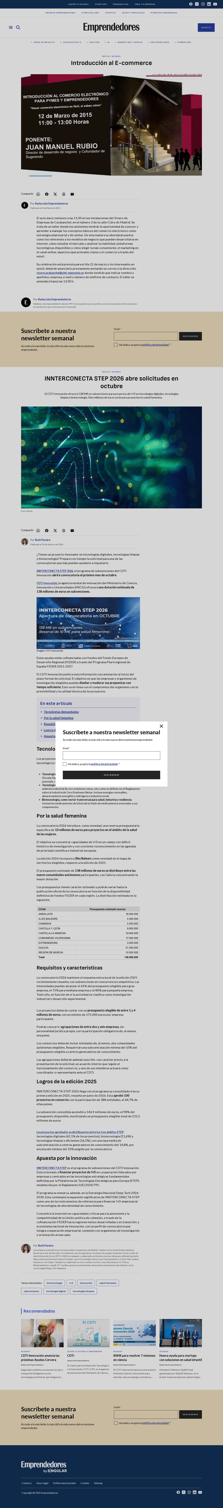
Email (66, 748)
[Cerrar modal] (161, 726)
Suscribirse (111, 775)
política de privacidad (104, 764)
